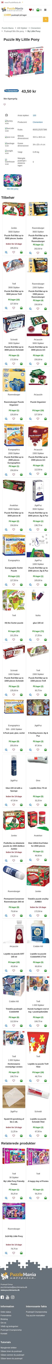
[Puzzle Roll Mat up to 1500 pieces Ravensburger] (30, 309)
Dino (38, 781)
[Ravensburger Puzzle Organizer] (6, 419)
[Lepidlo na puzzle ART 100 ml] (6, 970)
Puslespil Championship (11, 1330)
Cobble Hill (38, 946)
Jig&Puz (38, 505)
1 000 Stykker (38, 1005)
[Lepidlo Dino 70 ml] (30, 805)
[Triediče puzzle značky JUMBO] (30, 915)
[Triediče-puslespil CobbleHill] (6, 1026)
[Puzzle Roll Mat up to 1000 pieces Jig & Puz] (30, 584)
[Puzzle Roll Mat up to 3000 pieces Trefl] (6, 308)
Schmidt (13, 340)
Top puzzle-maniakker (35, 1316)
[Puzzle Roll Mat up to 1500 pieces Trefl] (30, 695)
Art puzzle (38, 340)
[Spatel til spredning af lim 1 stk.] (6, 1136)
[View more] (14, 216)
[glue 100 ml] (30, 640)
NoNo (38, 615)
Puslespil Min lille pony (14, 31)
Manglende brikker (9, 1348)
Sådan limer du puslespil (11, 1351)
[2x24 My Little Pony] (6, 1253)
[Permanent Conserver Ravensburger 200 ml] (6, 915)
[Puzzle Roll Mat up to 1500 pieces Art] (30, 474)
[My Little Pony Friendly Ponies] (6, 1198)
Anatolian (14, 505)
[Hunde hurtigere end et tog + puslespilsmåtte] (30, 1026)
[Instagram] (12, 1298)
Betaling (4, 1319)
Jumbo (14, 228)
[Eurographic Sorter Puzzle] (6, 584)
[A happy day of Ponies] (30, 1198)
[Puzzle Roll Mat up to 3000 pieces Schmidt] (6, 364)
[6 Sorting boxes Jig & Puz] (30, 750)
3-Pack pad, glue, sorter (14, 733)
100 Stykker (22, 28)
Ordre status (6, 1312)
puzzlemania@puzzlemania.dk (14, 1287)
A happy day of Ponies (38, 1181)
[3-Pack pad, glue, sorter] (6, 750)
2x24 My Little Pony (14, 1236)
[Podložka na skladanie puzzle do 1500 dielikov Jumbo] (6, 860)
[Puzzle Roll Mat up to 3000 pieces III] (6, 529)
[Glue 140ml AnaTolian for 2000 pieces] (30, 860)
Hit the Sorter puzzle (14, 623)
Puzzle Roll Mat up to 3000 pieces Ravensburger (38, 238)
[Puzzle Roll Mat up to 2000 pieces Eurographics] (6, 474)
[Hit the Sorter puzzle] (6, 640)
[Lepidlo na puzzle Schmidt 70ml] (30, 1136)
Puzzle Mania (8, 28)
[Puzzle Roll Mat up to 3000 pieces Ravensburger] (30, 253)
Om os (3, 1323)
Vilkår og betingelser (9, 1326)
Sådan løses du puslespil (11, 1358)
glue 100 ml (38, 623)
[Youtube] (7, 1298)
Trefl (14, 284)
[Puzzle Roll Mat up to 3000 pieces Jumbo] (6, 252)
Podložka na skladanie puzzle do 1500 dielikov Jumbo (14, 846)
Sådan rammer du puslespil (12, 1355)
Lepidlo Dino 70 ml (38, 788)
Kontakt (4, 1334)
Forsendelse (6, 1316)
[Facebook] (2, 1298)
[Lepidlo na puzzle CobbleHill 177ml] (30, 970)
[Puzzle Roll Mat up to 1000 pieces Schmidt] (6, 695)
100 (34, 115)
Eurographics (14, 450)
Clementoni (36, 28)
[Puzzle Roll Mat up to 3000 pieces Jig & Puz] (30, 529)
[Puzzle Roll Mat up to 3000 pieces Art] (30, 364)
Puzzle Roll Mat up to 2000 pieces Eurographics (13, 460)
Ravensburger (38, 228)
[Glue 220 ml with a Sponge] (6, 805)
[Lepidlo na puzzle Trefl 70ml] (30, 1081)
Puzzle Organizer (38, 402)
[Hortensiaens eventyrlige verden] (6, 1081)
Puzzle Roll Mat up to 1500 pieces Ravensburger (38, 294)
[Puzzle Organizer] (30, 419)
